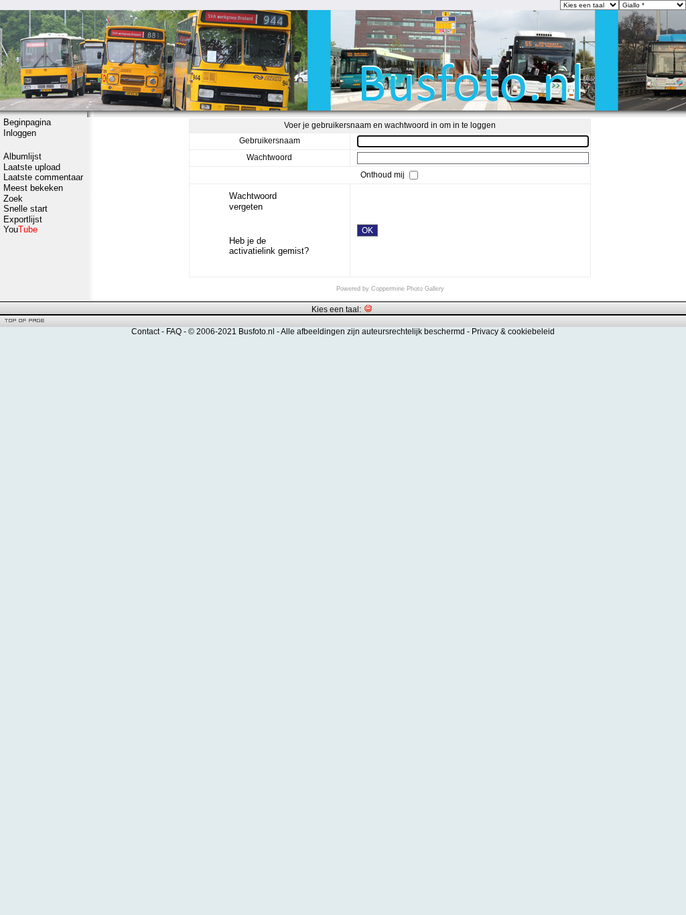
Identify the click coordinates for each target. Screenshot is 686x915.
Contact (145, 331)
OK (367, 230)
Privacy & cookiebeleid (513, 331)
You (20, 229)
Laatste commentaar (43, 177)
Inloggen (19, 133)
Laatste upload (31, 167)
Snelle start (25, 209)
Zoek (13, 199)
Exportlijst (22, 219)
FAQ (174, 331)
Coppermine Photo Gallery (407, 288)
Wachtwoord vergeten (253, 201)
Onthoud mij (383, 175)
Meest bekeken (33, 188)
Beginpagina (27, 122)
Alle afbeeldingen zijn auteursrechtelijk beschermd (373, 331)
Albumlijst (22, 156)
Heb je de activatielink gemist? (269, 246)
